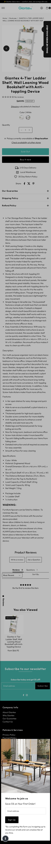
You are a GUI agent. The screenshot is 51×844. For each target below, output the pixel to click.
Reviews (3, 602)
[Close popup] (47, 742)
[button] (5, 838)
